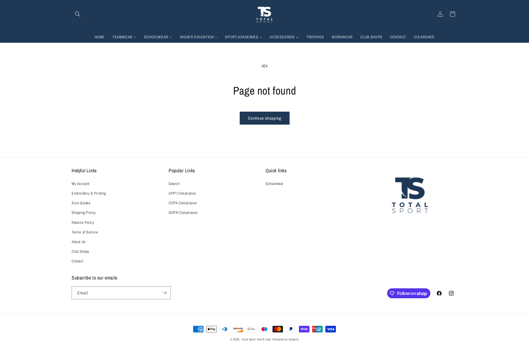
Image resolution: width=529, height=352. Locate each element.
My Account (81, 183)
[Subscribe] (164, 292)
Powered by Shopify (285, 339)
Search (174, 183)
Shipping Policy (84, 212)
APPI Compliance (182, 193)
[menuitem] (100, 37)
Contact (77, 261)
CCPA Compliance (183, 202)
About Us (79, 241)
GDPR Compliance (183, 212)
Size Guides (81, 202)
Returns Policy (83, 222)
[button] (78, 14)
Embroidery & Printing (89, 193)
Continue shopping (264, 118)
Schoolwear (275, 183)
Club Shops (80, 251)
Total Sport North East (256, 339)
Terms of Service (85, 232)
